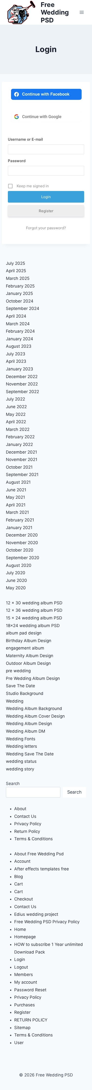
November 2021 (21, 459)
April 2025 (16, 270)
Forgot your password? (46, 228)
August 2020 (18, 565)
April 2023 (16, 361)
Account (22, 861)
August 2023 (18, 346)
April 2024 (16, 316)
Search (13, 783)
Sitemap (22, 1027)
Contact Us (25, 816)
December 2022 (22, 376)
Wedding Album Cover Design (35, 716)
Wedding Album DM (25, 731)
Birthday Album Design (28, 640)
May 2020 (16, 587)
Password (17, 160)
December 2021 (21, 452)
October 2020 (19, 550)
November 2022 (22, 384)
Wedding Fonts (20, 738)
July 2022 (15, 399)
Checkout (23, 899)
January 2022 (19, 444)
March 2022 (17, 429)
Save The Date (20, 685)
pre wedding (18, 670)
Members (23, 974)
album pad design (23, 633)
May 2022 (16, 414)
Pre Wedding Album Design (33, 678)
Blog (18, 876)
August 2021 (18, 482)
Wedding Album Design (29, 723)
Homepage (25, 936)
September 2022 (22, 391)
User (19, 1042)
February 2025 (20, 286)
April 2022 (16, 421)
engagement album (25, 648)
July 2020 (15, 572)
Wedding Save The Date (30, 753)
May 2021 (15, 497)
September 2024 (22, 308)
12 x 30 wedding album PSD (34, 602)
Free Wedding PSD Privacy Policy (46, 921)
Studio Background (24, 693)
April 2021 (16, 504)
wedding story (20, 768)
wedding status (21, 761)
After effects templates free (41, 868)
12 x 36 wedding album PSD (34, 610)
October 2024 (19, 301)
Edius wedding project (36, 914)
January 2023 (19, 368)
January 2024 (19, 338)
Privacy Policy (27, 823)
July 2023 (15, 353)
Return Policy (27, 831)
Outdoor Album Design (28, 663)
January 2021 (19, 527)
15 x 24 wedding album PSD (34, 617)
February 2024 (20, 331)
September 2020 (22, 557)
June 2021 (16, 489)
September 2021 (22, 474)
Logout (21, 967)
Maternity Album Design (29, 655)
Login (19, 959)
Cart (18, 883)
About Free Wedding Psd (39, 853)
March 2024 (18, 323)
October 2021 (19, 467)
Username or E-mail (25, 139)
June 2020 (16, 580)
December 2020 (22, 535)
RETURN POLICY (30, 1019)
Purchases (24, 1004)
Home (20, 929)
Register (46, 211)
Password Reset (30, 989)
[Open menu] (81, 12)
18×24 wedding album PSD (33, 625)
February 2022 (20, 436)
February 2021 (20, 519)
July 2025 (15, 263)
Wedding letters (21, 746)
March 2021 (17, 512)
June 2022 (16, 406)
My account (25, 982)
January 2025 (19, 293)
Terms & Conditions (33, 838)
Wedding (14, 701)
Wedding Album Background (34, 708)
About (20, 808)
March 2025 (17, 278)
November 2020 (22, 542)
